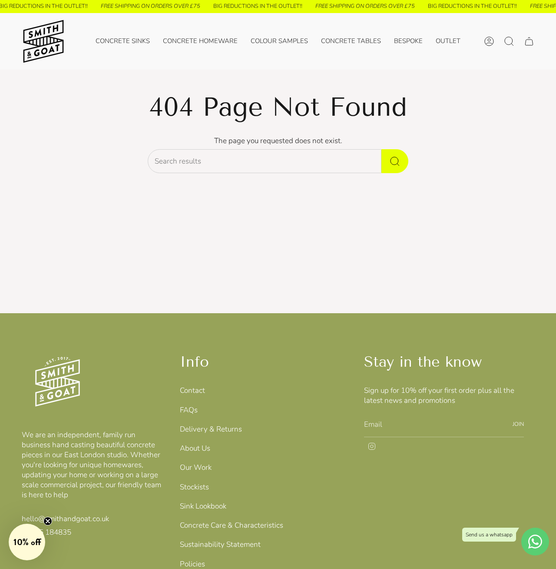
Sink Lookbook (203, 506)
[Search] (394, 161)
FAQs (189, 410)
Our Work (196, 467)
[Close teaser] (47, 521)
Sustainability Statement (220, 544)
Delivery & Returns (211, 429)
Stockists (194, 487)
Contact (192, 390)
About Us (195, 448)
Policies (192, 564)
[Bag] (529, 41)
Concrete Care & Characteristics (231, 525)
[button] (200, 41)
